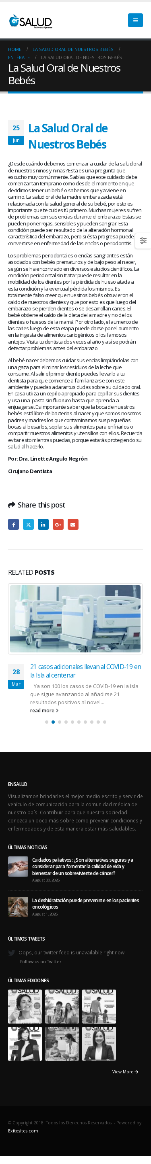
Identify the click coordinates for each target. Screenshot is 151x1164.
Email (73, 524)
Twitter (28, 524)
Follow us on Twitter (41, 874)
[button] (135, 20)
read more (43, 622)
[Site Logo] (30, 20)
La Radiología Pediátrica (60, 587)
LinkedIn (43, 524)
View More (123, 984)
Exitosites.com (23, 1043)
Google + (58, 524)
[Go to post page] (18, 778)
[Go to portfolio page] (25, 918)
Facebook (13, 524)
